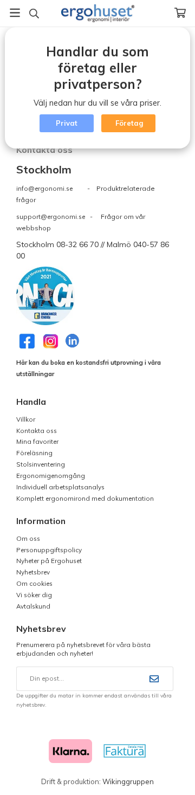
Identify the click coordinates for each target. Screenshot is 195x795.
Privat (66, 123)
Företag (129, 123)
